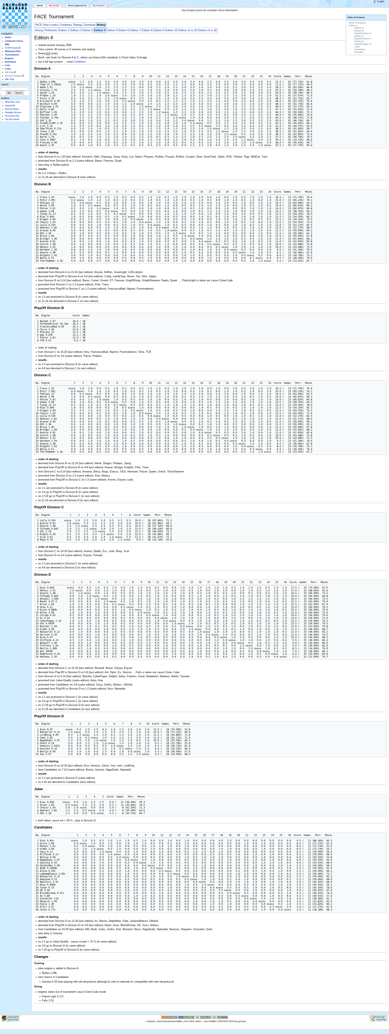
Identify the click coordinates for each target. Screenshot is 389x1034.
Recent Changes (13, 76)
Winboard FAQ (12, 51)
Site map (9, 72)
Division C (359, 36)
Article (39, 5)
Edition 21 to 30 (207, 30)
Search (5, 84)
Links (8, 68)
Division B (359, 31)
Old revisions (98, 5)
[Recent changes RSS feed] (169, 1017)
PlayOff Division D (363, 44)
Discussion (54, 5)
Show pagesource (77, 5)
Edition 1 (64, 30)
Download (89, 24)
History (39, 30)
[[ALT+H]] (15, 15)
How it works (50, 24)
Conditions (66, 24)
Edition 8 (147, 30)
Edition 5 (112, 30)
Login (380, 1)
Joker (357, 47)
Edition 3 (87, 30)
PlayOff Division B (363, 33)
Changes (359, 52)
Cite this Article (12, 119)
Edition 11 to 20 (188, 30)
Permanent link (12, 116)
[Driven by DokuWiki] (378, 1018)
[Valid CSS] (220, 1017)
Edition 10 (171, 30)
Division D (359, 41)
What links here (12, 102)
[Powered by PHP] (186, 1017)
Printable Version (13, 112)
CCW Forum (11, 48)
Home (8, 37)
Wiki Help (9, 79)
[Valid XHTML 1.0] (203, 1017)
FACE (38, 24)
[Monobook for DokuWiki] (10, 1018)
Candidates (360, 49)
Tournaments (12, 54)
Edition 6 (124, 30)
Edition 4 (353, 25)
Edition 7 (135, 30)
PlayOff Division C (363, 38)
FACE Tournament (357, 23)
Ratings (78, 24)
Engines (9, 58)
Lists (7, 65)
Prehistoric (51, 30)
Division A (359, 28)
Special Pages (12, 109)
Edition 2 (76, 30)
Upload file (10, 105)
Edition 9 (159, 30)
